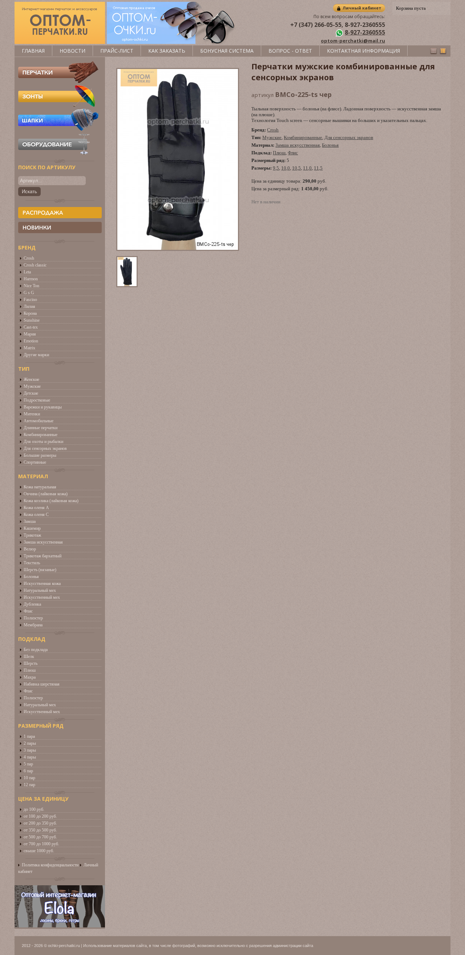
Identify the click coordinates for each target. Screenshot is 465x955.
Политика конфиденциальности (50, 864)
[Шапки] (58, 129)
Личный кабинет (362, 8)
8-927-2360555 (365, 32)
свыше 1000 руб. (39, 850)
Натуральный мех (40, 590)
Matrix (29, 347)
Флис (28, 611)
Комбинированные (40, 434)
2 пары (30, 743)
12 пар (29, 784)
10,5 (296, 168)
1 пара (29, 736)
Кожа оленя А (36, 507)
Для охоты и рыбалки (43, 441)
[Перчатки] (58, 81)
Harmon (31, 278)
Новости (72, 50)
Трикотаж (32, 535)
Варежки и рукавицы (43, 407)
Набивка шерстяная (42, 684)
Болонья (31, 576)
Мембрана (33, 624)
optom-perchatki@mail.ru (353, 40)
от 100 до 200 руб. (40, 816)
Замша (30, 521)
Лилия (29, 306)
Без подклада (36, 649)
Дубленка (32, 604)
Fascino (30, 299)
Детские (31, 393)
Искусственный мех (42, 597)
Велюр (30, 549)
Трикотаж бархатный (42, 555)
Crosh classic (35, 265)
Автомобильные (38, 420)
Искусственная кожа (42, 583)
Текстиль (32, 562)
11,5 (318, 168)
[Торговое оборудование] (58, 153)
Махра (30, 677)
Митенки (32, 413)
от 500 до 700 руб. (40, 837)
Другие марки (36, 354)
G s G (29, 292)
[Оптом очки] (172, 42)
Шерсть (30, 663)
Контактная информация (363, 50)
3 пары (30, 750)
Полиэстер (33, 618)
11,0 (307, 168)
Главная (33, 50)
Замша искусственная (43, 542)
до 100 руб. (34, 809)
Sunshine (32, 320)
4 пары (30, 757)
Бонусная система (227, 50)
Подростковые (37, 400)
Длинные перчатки (40, 427)
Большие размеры (40, 455)
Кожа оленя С (36, 514)
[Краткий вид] (433, 51)
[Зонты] (58, 105)
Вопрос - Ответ (290, 50)
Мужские (32, 386)
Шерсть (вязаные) (40, 569)
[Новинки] (59, 227)
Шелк (29, 656)
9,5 (276, 168)
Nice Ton (31, 285)
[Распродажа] (59, 212)
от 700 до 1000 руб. (41, 843)
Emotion (31, 341)
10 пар (29, 777)
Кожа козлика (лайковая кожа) (51, 500)
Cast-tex (31, 327)
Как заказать (166, 50)
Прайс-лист (116, 50)
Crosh (29, 258)
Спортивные (35, 462)
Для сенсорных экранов (45, 448)
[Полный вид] (443, 51)
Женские (31, 379)
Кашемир (32, 528)
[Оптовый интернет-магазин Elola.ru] (60, 925)
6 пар (28, 770)
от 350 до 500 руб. (40, 830)
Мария (30, 334)
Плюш (30, 670)
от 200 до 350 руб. (40, 823)
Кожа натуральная (40, 486)
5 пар (28, 764)
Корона (30, 313)
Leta (27, 272)
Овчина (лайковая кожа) (46, 493)
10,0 (285, 168)
